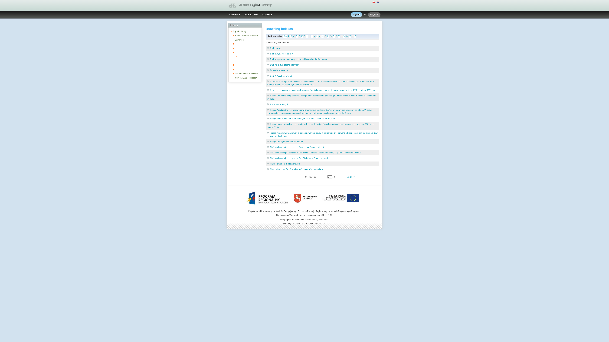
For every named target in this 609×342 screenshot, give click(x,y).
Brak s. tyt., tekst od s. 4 (281, 54)
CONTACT (267, 14)
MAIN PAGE (234, 14)
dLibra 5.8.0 (319, 223)
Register (374, 14)
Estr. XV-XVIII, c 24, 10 (281, 76)
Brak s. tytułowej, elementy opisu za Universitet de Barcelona (298, 59)
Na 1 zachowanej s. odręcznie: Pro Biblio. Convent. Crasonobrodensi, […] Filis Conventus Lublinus (315, 153)
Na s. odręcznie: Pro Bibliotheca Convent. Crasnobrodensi (297, 169)
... (236, 44)
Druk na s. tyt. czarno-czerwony (284, 65)
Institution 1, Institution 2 (317, 219)
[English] (378, 1)
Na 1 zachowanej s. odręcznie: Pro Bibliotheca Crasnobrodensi (299, 158)
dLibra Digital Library (255, 5)
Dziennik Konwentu (279, 70)
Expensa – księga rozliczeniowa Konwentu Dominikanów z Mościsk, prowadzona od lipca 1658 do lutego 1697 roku (323, 90)
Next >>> (351, 177)
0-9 (285, 36)
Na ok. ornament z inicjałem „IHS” (285, 164)
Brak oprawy (276, 48)
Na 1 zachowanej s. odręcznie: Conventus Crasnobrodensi (297, 147)
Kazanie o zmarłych (279, 104)
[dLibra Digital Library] (232, 5)
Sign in (356, 14)
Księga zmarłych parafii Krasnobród (286, 141)
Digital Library (239, 31)
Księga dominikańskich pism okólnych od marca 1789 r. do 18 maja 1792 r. (304, 118)
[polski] (374, 1)
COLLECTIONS (251, 14)
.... (236, 48)
